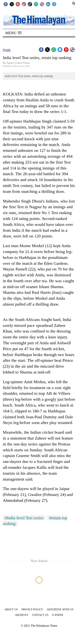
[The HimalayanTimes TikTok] (29, 4)
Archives (21, 615)
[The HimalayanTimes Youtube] (17, 4)
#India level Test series (24, 517)
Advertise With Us (60, 609)
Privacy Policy (32, 609)
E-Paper (57, 615)
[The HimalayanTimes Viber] (42, 4)
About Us (11, 609)
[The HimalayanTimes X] (11, 4)
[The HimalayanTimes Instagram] (23, 4)
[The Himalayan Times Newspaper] (39, 20)
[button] (13, 33)
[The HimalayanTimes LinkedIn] (48, 4)
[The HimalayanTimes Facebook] (5, 4)
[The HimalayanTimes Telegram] (54, 4)
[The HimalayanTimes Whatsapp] (36, 4)
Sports (6, 49)
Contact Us (40, 615)
